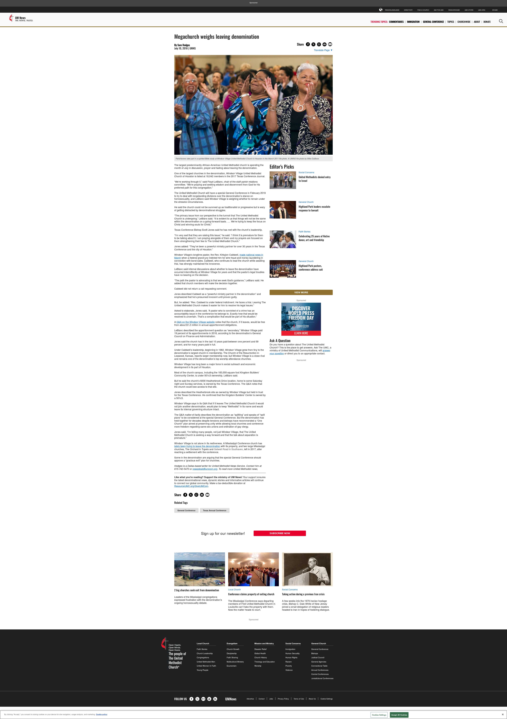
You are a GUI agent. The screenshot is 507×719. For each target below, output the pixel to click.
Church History (260, 657)
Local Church (234, 589)
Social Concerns (306, 172)
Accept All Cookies (399, 715)
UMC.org (481, 10)
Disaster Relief (260, 649)
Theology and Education (264, 661)
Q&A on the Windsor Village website (196, 322)
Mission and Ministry (264, 643)
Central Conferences (320, 674)
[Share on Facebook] (308, 44)
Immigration (413, 21)
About (477, 21)
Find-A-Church (423, 10)
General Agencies (318, 661)
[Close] (503, 714)
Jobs (271, 698)
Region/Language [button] (392, 10)
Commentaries (396, 21)
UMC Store (469, 10)
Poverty (288, 665)
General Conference (433, 21)
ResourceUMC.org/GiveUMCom (191, 486)
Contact (262, 698)
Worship (257, 665)
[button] (501, 21)
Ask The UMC (439, 10)
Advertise (250, 698)
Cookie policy (101, 714)
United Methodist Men (206, 661)
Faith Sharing (232, 657)
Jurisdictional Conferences (322, 678)
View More (301, 292)
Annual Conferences (319, 670)
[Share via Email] (330, 44)
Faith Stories (304, 231)
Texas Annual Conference (214, 510)
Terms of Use (299, 698)
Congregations (203, 657)
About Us (312, 698)
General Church (306, 202)
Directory (408, 10)
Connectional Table (319, 665)
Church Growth (233, 649)
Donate (487, 21)
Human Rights (291, 657)
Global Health (260, 653)
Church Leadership (205, 653)
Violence (289, 670)
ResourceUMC (454, 10)
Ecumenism (231, 665)
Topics (450, 21)
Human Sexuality (292, 653)
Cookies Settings (379, 715)
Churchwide (463, 21)
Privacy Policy (283, 698)
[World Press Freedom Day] (301, 320)
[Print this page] (325, 44)
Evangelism (232, 643)
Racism (288, 661)
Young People (202, 670)
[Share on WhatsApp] (319, 44)
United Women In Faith (206, 665)
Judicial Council (317, 657)
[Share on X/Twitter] (313, 44)
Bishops (314, 653)
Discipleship (232, 653)
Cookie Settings (327, 698)
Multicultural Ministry (235, 661)
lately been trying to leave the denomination (197, 446)
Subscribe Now (280, 533)
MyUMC (495, 10)
